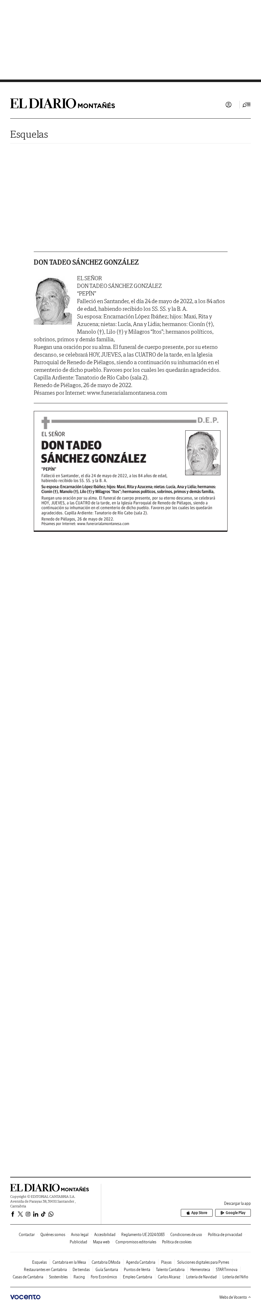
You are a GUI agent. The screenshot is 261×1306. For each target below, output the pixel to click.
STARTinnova (226, 1269)
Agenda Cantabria (140, 1262)
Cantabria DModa (106, 1262)
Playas (166, 1262)
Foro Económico (104, 1277)
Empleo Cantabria (137, 1277)
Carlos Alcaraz (169, 1277)
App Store (199, 1212)
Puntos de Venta (137, 1269)
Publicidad (78, 1242)
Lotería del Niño (235, 1277)
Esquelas (29, 134)
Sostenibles (58, 1277)
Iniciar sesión (228, 104)
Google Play (235, 1212)
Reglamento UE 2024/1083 (143, 1234)
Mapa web (101, 1242)
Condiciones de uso (186, 1234)
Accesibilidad (105, 1234)
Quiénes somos (52, 1234)
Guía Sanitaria (106, 1269)
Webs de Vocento (233, 1297)
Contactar (27, 1234)
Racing (79, 1277)
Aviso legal (79, 1234)
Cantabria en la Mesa (69, 1262)
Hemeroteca (200, 1269)
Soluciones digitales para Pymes (203, 1262)
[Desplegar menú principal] (247, 104)
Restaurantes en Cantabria (45, 1269)
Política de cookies (177, 1242)
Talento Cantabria (170, 1269)
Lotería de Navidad (201, 1277)
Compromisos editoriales (136, 1242)
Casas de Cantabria (28, 1277)
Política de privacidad (225, 1234)
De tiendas (81, 1269)
